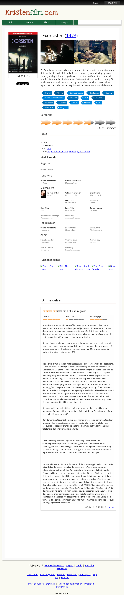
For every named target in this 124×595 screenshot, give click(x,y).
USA (49, 148)
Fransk (72, 151)
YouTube (89, 565)
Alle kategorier (47, 574)
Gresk (65, 151)
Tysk (79, 151)
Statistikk (50, 583)
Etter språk (85, 574)
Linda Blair (94, 200)
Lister (47, 22)
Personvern (62, 586)
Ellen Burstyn (95, 193)
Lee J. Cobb (69, 200)
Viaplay (69, 565)
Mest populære (36, 583)
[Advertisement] (78, 532)
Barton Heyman (96, 208)
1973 (71, 35)
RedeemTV (62, 568)
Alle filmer (32, 574)
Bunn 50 (65, 577)
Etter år (61, 574)
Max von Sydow (53, 193)
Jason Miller (69, 208)
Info (11, 22)
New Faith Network (54, 565)
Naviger (65, 22)
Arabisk (86, 151)
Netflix (79, 565)
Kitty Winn (45, 208)
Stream (29, 22)
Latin (58, 151)
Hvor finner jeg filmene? (70, 583)
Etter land (72, 574)
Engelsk (51, 151)
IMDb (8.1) (23, 76)
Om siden (89, 583)
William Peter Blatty (48, 180)
